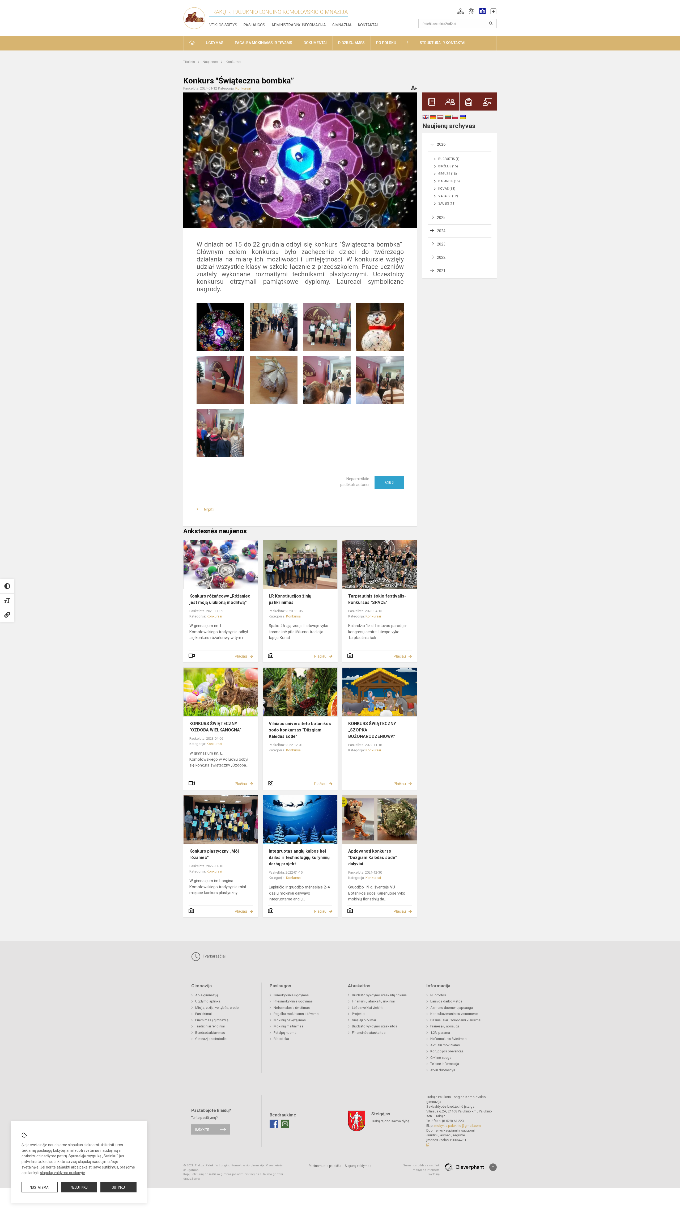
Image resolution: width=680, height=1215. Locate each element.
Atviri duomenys (442, 1070)
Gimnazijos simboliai (211, 1039)
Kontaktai (368, 25)
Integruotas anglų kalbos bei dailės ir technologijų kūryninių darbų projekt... (299, 857)
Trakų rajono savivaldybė (390, 1121)
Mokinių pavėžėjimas (290, 1020)
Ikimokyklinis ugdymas (291, 995)
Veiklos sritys (223, 25)
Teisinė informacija (444, 1064)
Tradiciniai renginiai (210, 1026)
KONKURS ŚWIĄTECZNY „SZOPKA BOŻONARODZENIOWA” (372, 730)
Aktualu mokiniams (445, 1045)
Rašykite (202, 1129)
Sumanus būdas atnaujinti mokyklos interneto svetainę (421, 1170)
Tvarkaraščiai (214, 956)
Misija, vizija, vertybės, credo (217, 1008)
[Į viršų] (493, 1167)
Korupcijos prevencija (447, 1051)
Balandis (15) (449, 181)
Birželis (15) (448, 166)
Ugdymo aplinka (207, 1001)
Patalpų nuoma (285, 1033)
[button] (460, 11)
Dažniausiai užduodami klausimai (455, 1020)
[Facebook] (274, 1124)
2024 (441, 231)
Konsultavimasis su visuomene (454, 1014)
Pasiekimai (203, 1014)
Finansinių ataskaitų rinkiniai (373, 1001)
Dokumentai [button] (315, 43)
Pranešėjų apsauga (445, 1026)
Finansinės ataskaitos (368, 1033)
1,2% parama (440, 1033)
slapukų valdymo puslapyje (62, 1173)
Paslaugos (254, 25)
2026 (441, 144)
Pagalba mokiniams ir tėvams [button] (263, 43)
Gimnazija (342, 25)
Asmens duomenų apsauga (451, 1008)
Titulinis (189, 62)
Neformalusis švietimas (292, 1008)
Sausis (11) (447, 203)
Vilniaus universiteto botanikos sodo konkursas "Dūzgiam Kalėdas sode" (300, 730)
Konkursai (233, 62)
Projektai (358, 1014)
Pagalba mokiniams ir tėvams (296, 1014)
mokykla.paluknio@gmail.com (457, 1126)
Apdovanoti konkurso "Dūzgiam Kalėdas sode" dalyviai (372, 857)
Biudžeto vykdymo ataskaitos (374, 1026)
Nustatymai (39, 1187)
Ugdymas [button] (214, 43)
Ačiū (389, 482)
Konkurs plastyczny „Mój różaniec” (214, 854)
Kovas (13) (446, 188)
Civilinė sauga (440, 1058)
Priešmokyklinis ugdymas (293, 1001)
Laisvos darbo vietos (446, 1001)
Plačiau (241, 656)
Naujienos (211, 62)
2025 (441, 217)
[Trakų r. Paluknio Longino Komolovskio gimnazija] (196, 16)
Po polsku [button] (386, 43)
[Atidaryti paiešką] (491, 23)
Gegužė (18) (447, 174)
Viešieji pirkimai (364, 1020)
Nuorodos (438, 995)
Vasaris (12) (448, 196)
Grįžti (209, 509)
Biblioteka (281, 1039)
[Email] (285, 1124)
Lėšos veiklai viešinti (367, 1008)
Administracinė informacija (298, 25)
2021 (441, 271)
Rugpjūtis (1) (449, 159)
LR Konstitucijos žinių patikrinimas (290, 599)
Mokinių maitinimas (288, 1026)
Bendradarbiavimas (210, 1033)
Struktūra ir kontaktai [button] (442, 43)
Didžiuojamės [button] (351, 43)
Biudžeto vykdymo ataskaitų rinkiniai (379, 995)
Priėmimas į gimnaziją (211, 1020)
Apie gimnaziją (206, 995)
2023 (441, 244)
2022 (441, 257)
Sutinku (118, 1187)
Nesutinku (79, 1187)
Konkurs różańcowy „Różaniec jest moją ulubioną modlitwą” (219, 599)
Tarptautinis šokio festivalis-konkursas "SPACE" (377, 599)
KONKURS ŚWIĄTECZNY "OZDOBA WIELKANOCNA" (215, 727)
